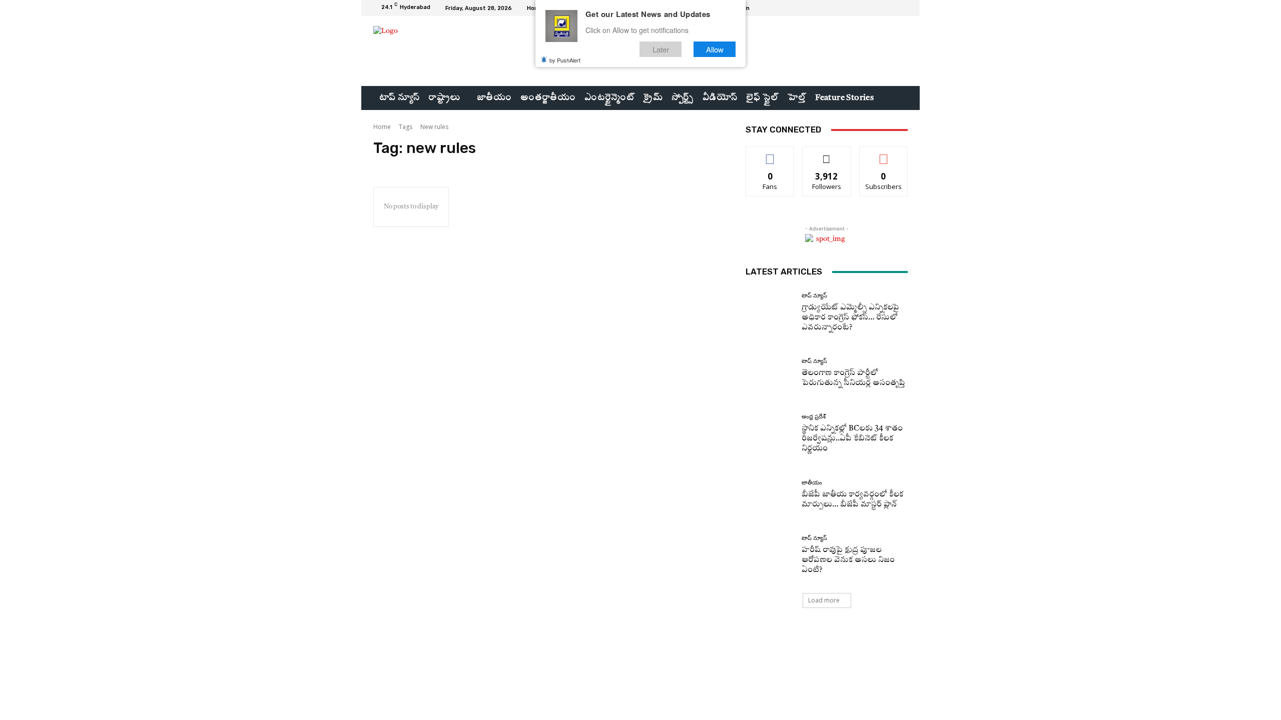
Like (770, 154)
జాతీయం (812, 483)
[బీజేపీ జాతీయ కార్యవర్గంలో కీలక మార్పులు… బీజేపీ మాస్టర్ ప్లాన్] (770, 494)
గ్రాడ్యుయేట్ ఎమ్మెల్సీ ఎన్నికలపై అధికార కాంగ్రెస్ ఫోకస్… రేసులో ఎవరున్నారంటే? (850, 318)
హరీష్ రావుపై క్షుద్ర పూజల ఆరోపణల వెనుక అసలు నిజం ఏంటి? (848, 560)
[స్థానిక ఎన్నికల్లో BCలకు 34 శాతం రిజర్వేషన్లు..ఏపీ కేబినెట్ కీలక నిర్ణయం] (770, 434)
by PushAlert (564, 60)
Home (382, 126)
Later (661, 49)
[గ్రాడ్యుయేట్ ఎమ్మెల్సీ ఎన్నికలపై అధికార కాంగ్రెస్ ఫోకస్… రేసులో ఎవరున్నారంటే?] (770, 312)
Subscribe (883, 154)
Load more (824, 600)
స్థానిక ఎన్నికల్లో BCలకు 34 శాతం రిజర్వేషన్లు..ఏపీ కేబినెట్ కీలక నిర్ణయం (852, 438)
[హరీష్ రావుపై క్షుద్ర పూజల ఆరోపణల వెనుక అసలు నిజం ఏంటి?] (770, 555)
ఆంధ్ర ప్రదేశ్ (814, 417)
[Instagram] (878, 8)
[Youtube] (902, 8)
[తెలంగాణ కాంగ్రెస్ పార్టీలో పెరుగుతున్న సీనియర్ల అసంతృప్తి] (770, 373)
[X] (890, 8)
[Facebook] (866, 8)
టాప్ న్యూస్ (814, 295)
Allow (715, 49)
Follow (827, 154)
